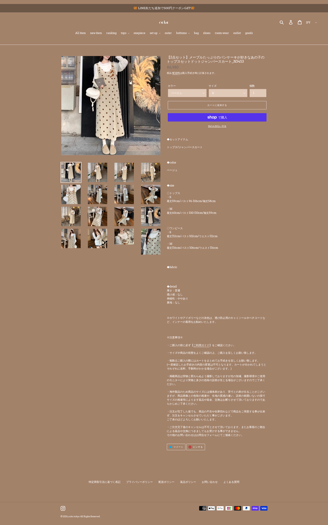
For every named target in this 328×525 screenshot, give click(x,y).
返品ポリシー (188, 481)
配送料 (176, 73)
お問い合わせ (210, 481)
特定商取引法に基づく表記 (105, 481)
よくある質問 (231, 481)
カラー (172, 85)
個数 (252, 85)
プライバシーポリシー (139, 481)
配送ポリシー (166, 481)
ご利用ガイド (201, 345)
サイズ (213, 85)
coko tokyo (74, 516)
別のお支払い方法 (217, 126)
